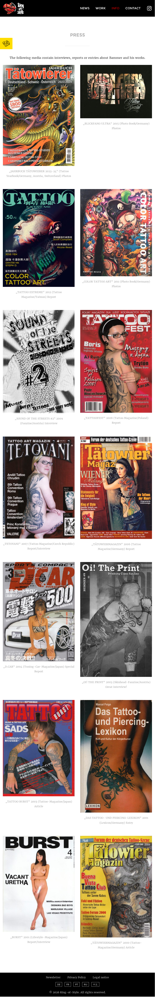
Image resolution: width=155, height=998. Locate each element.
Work (101, 8)
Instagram (149, 9)
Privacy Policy (76, 977)
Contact (133, 8)
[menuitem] (85, 8)
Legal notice (101, 977)
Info (115, 8)
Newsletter (53, 977)
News (84, 8)
